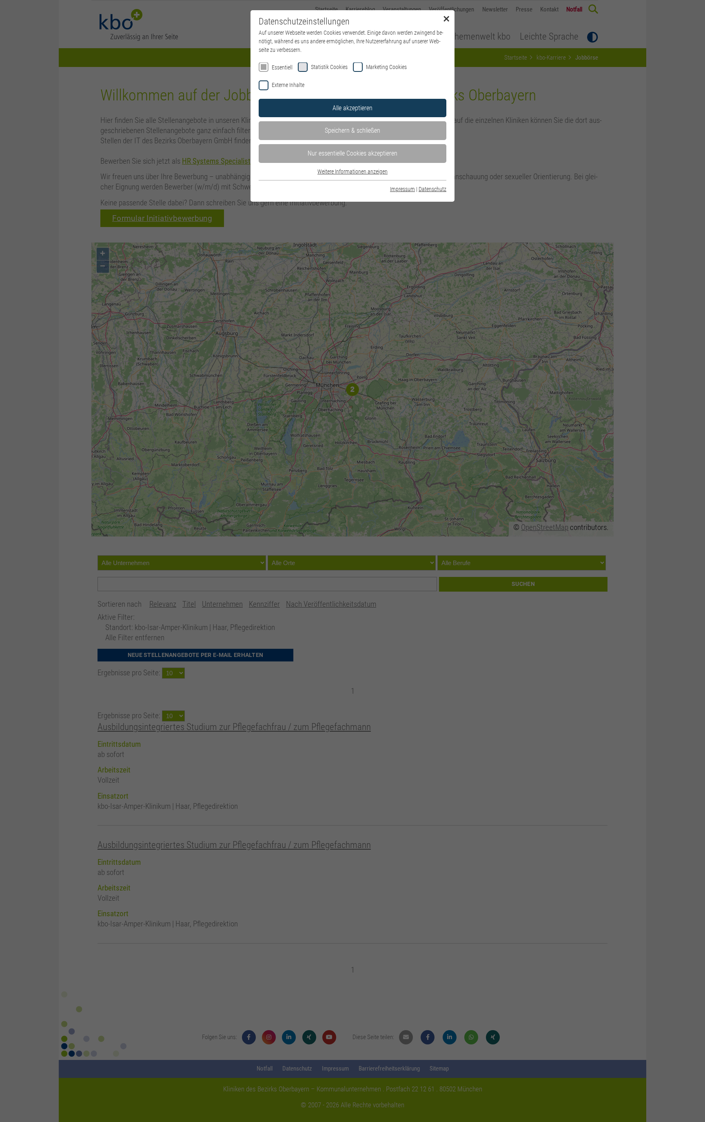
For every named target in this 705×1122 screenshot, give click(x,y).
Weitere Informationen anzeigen (352, 171)
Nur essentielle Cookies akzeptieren (352, 153)
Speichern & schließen (352, 130)
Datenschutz (432, 189)
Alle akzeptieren (352, 108)
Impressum (402, 189)
